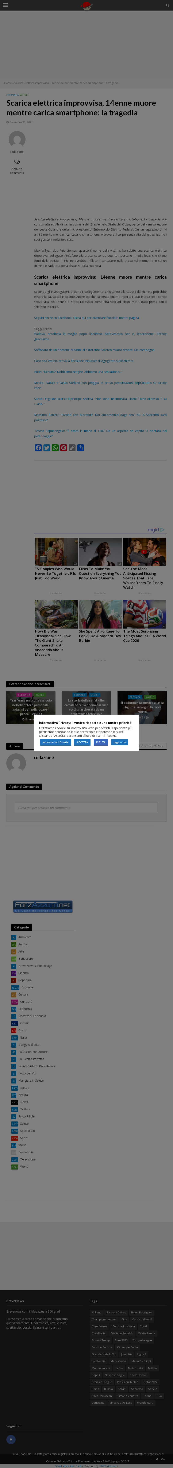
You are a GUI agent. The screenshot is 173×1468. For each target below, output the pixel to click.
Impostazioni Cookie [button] (56, 742)
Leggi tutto (120, 742)
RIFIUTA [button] (100, 742)
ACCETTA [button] (82, 742)
